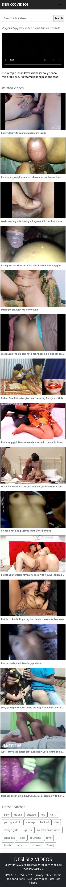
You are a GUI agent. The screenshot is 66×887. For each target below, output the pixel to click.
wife (56, 822)
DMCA (8, 875)
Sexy (6, 814)
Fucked (44, 822)
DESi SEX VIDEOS (33, 859)
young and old (12, 822)
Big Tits (27, 830)
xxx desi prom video (49, 830)
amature (22, 845)
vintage (30, 822)
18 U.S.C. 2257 (23, 875)
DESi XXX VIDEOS (15, 4)
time (49, 837)
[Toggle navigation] (59, 4)
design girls (11, 830)
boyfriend (35, 837)
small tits (9, 837)
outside (31, 814)
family (50, 845)
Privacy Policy (43, 875)
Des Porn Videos (37, 879)
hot (43, 814)
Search (58, 18)
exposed (37, 845)
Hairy (53, 814)
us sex (18, 814)
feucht (8, 845)
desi (22, 837)
